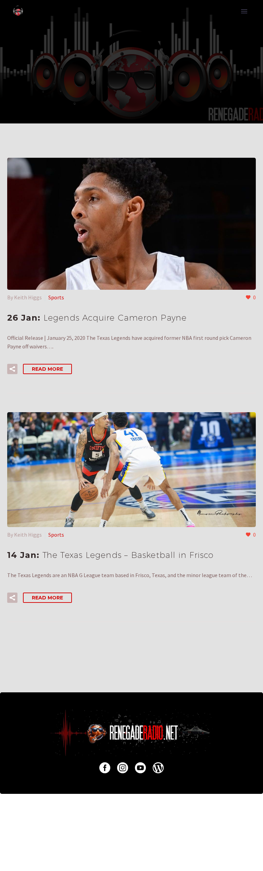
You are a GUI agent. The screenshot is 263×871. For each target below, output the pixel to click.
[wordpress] (158, 767)
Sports (56, 297)
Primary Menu (244, 11)
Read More (47, 369)
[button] (12, 369)
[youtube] (140, 767)
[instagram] (122, 767)
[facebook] (104, 767)
